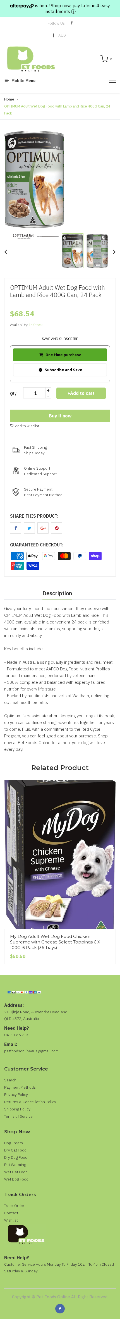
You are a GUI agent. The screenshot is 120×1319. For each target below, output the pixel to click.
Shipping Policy (17, 1109)
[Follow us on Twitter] (29, 528)
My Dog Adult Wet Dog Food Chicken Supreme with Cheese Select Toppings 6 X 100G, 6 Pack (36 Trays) (55, 942)
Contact (11, 1212)
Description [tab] (57, 593)
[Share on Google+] (43, 528)
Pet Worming (15, 1164)
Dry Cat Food (15, 1150)
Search (10, 1080)
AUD (62, 35)
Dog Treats (13, 1142)
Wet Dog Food (16, 1179)
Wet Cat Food (16, 1171)
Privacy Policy (16, 1094)
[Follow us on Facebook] (15, 528)
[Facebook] (60, 1308)
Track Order (14, 1205)
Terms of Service (18, 1116)
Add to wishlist (27, 426)
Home (9, 99)
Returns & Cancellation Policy (30, 1101)
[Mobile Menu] (112, 80)
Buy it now (60, 416)
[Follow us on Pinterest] (56, 528)
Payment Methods (20, 1087)
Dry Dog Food (15, 1157)
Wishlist (11, 1220)
